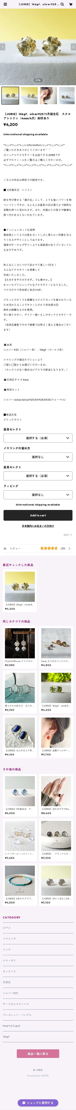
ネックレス (9, 971)
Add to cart (38, 515)
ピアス (7, 927)
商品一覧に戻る (38, 1054)
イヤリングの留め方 (17, 448)
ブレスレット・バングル (17, 1015)
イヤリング (9, 938)
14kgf (6, 1036)
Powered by (34, 1075)
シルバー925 (10, 993)
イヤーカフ (9, 960)
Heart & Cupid (11, 1025)
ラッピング (11, 486)
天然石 (7, 982)
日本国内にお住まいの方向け (38, 526)
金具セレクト (12, 429)
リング (7, 949)
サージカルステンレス (16, 1004)
